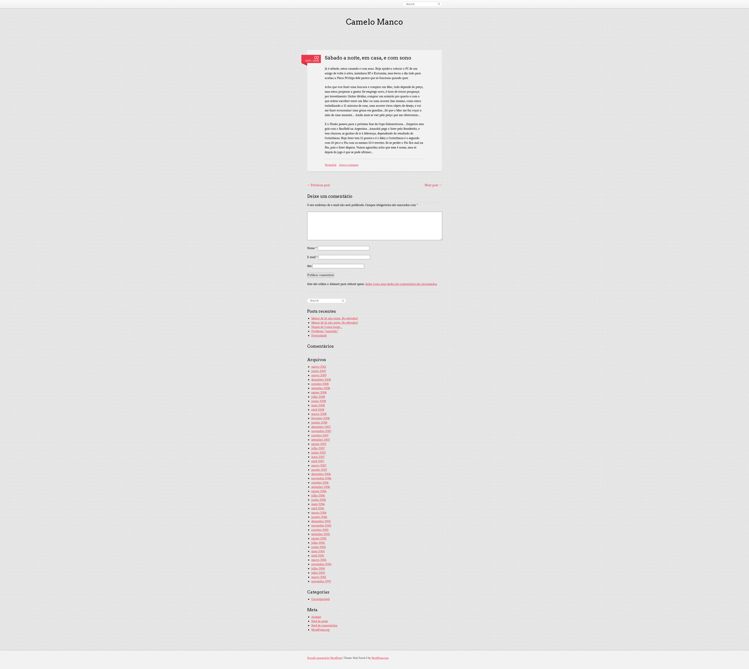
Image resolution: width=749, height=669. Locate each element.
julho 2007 (318, 448)
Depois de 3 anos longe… (326, 327)
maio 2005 (318, 551)
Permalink (330, 165)
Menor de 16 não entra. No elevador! (334, 318)
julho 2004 (318, 568)
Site (309, 266)
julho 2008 (318, 397)
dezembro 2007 (321, 427)
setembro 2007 (320, 440)
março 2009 (319, 375)
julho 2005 (318, 543)
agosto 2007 (319, 444)
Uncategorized (320, 599)
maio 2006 (318, 504)
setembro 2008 (320, 388)
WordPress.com (379, 658)
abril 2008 (317, 409)
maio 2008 (318, 405)
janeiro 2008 (319, 422)
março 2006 (319, 512)
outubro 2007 (320, 435)
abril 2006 (317, 508)
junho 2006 (318, 500)
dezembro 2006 (321, 474)
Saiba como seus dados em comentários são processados (401, 284)
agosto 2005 (319, 538)
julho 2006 (318, 495)
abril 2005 (317, 555)
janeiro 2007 (319, 470)
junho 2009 (318, 371)
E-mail (312, 257)
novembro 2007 (321, 431)
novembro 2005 (321, 525)
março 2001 (318, 577)
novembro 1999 (321, 581)
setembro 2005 (320, 534)
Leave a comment (349, 165)
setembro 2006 (320, 487)
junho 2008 (318, 401)
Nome (312, 248)
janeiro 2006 (319, 517)
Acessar (316, 617)
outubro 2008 (320, 384)
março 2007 (319, 465)
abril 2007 (317, 461)
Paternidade (319, 335)
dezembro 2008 (321, 379)
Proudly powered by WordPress (324, 658)
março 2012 (318, 367)
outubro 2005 (320, 530)
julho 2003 (318, 573)
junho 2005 (318, 547)
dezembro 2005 (321, 521)
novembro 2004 (321, 564)
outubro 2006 (320, 482)
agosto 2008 (319, 392)
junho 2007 (318, 452)
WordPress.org (320, 630)
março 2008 (319, 414)
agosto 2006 (319, 491)
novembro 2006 (321, 478)
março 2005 (319, 560)
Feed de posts (319, 621)
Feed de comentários (324, 625)
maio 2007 (318, 457)
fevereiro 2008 (320, 418)
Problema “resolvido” (324, 331)
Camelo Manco (374, 22)
